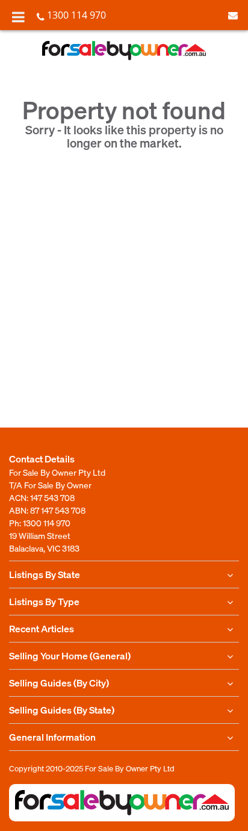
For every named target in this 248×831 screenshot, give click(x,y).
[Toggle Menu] (18, 17)
